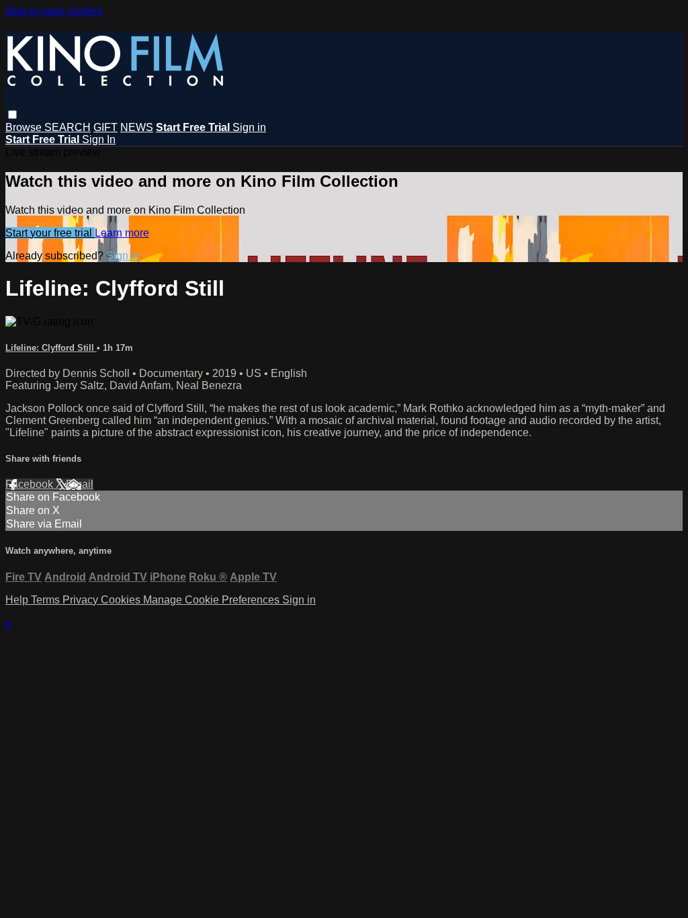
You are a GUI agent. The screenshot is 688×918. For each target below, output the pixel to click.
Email (79, 484)
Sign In (99, 139)
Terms (46, 600)
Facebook (30, 484)
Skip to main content (53, 11)
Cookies (122, 600)
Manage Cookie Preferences (212, 600)
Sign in (249, 127)
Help (18, 600)
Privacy (81, 600)
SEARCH (67, 127)
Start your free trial (50, 233)
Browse (24, 127)
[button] (12, 114)
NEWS (136, 127)
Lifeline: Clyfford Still (51, 348)
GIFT (105, 127)
